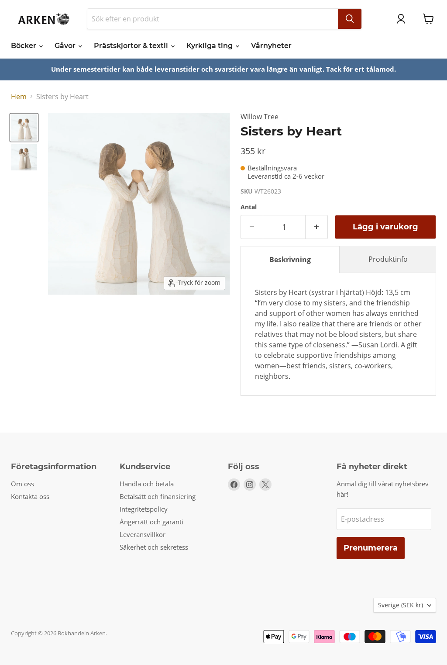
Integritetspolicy (144, 509)
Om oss (22, 483)
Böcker (24, 46)
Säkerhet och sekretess (154, 547)
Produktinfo (388, 259)
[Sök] (349, 19)
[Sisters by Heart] (24, 128)
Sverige (400, 605)
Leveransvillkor (142, 534)
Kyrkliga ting (210, 46)
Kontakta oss (30, 496)
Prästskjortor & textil (132, 46)
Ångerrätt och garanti (151, 521)
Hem (19, 96)
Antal (249, 207)
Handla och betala (147, 483)
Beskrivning (290, 259)
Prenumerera (371, 548)
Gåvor (66, 46)
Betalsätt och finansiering (158, 496)
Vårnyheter (271, 46)
